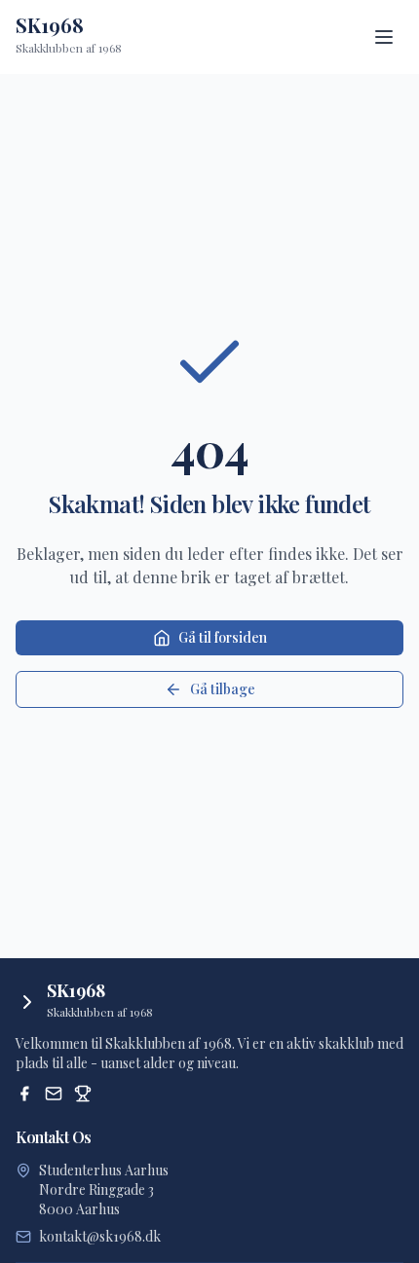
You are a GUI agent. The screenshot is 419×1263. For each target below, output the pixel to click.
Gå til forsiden (222, 637)
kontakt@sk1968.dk (100, 1236)
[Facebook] (24, 1093)
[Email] (53, 1093)
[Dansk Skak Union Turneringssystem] (83, 1093)
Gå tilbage (222, 689)
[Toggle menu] (383, 37)
